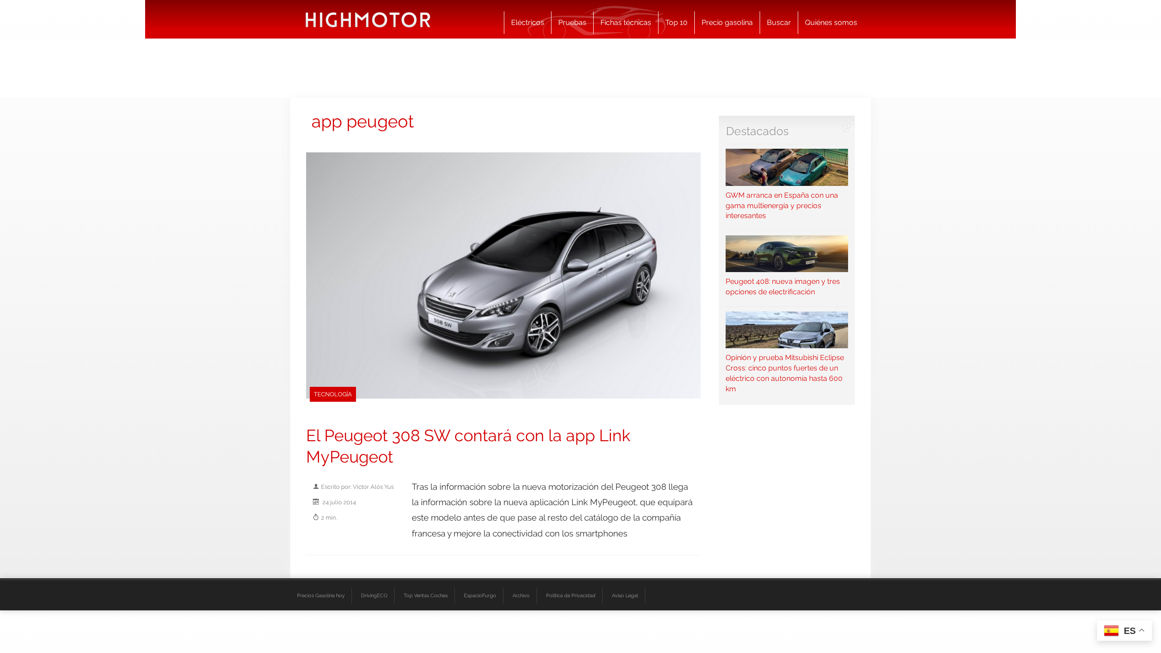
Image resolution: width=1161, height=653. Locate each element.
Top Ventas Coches (426, 595)
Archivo (521, 595)
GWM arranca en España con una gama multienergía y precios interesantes (782, 205)
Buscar (779, 22)
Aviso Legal (625, 595)
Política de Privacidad (570, 595)
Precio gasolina (727, 22)
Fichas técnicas (625, 22)
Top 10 (676, 22)
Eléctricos (527, 22)
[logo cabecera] (368, 19)
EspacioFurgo (480, 595)
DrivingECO (374, 595)
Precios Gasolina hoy (321, 595)
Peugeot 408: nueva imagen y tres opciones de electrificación (783, 286)
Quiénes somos (831, 22)
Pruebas (572, 22)
